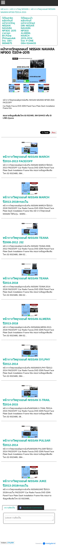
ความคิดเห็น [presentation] (9, 508)
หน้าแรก (4, 9)
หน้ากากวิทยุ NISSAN (19, 9)
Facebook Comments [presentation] (32, 508)
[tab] (9, 507)
